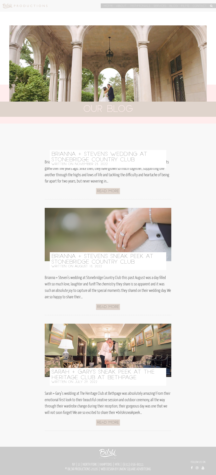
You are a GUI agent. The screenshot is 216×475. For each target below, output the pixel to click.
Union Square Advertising (135, 469)
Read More (108, 191)
